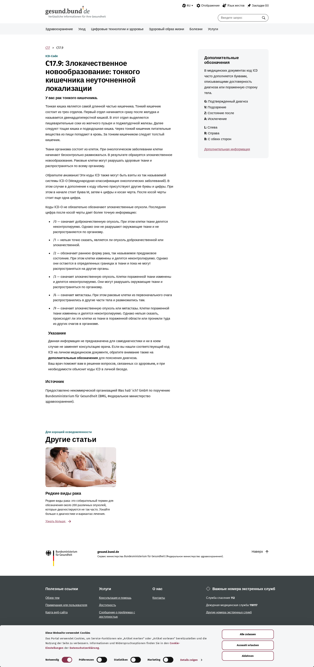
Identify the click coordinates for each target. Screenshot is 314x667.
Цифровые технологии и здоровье (117, 29)
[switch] (102, 660)
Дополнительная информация (227, 149)
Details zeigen (189, 660)
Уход (82, 29)
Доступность (107, 605)
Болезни (196, 29)
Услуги (213, 29)
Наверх (258, 552)
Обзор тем (52, 598)
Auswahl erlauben (248, 645)
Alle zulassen (248, 634)
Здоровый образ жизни (166, 29)
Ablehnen (248, 656)
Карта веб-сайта (56, 612)
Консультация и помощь (115, 598)
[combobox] (238, 18)
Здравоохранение (59, 29)
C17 (47, 48)
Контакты (158, 598)
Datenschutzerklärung (84, 648)
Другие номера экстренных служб (229, 612)
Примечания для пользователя (66, 605)
